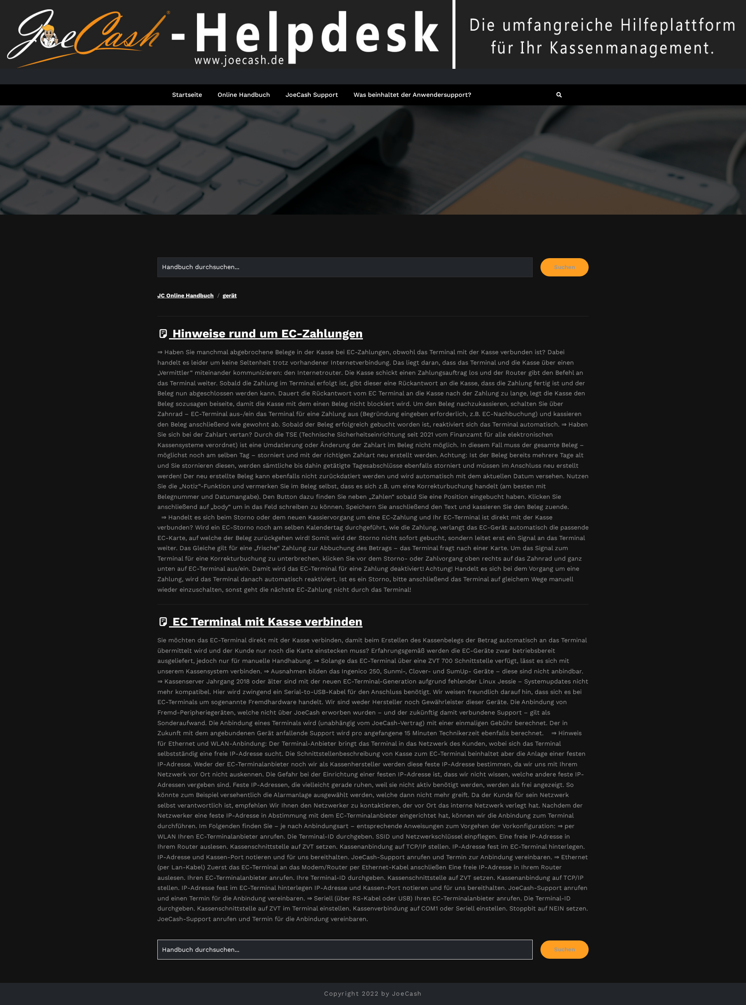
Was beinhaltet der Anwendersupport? (412, 94)
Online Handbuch (244, 94)
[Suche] (559, 94)
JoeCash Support (312, 94)
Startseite (187, 94)
